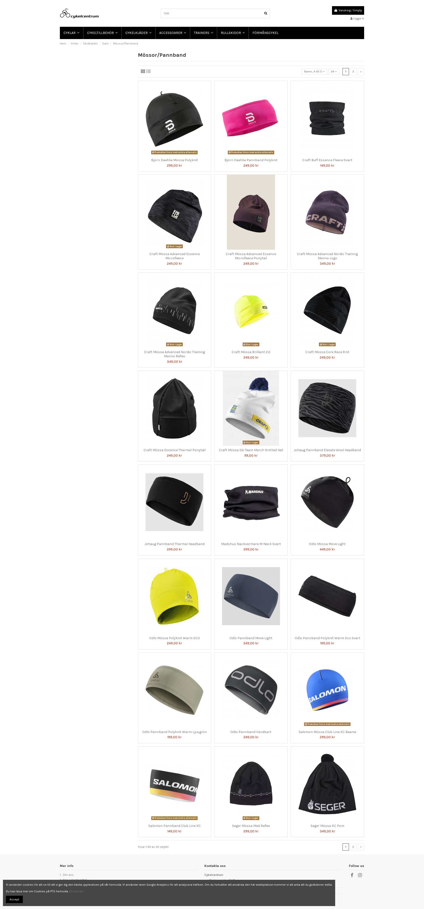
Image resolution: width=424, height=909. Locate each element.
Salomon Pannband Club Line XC (174, 826)
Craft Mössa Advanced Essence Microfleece (174, 256)
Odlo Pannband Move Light (250, 638)
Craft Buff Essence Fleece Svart (327, 160)
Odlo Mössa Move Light (327, 544)
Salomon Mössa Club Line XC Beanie (327, 732)
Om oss (68, 875)
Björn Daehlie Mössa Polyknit (174, 160)
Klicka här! (76, 891)
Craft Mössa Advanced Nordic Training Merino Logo (327, 256)
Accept (14, 899)
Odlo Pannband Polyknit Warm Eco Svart (327, 638)
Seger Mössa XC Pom (327, 826)
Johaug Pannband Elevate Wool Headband (327, 450)
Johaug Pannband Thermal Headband (175, 544)
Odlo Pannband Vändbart (250, 732)
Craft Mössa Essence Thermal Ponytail (175, 450)
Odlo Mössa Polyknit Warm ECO (174, 638)
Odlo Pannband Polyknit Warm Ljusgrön (174, 732)
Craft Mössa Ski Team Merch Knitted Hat (251, 450)
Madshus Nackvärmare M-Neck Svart (251, 544)
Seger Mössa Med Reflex (251, 826)
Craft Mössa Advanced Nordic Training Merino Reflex (174, 354)
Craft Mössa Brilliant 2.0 (251, 352)
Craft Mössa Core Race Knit (327, 352)
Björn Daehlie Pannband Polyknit (251, 160)
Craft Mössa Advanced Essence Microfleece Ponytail (251, 256)
